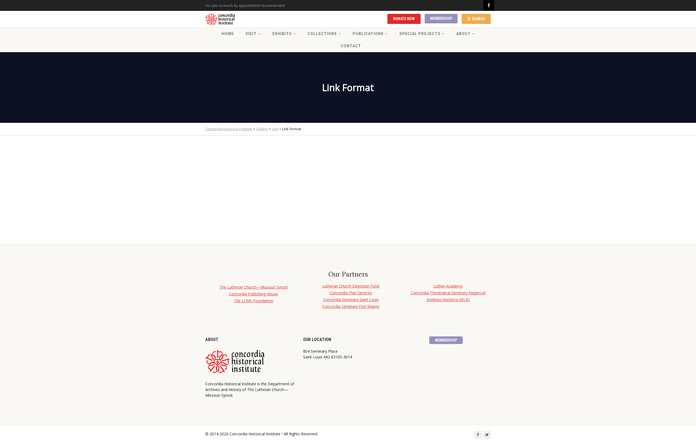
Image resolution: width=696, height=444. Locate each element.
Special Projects (419, 34)
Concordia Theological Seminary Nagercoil (448, 292)
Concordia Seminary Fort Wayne (350, 306)
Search (478, 19)
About (463, 34)
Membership (441, 18)
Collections (322, 34)
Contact (351, 46)
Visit (251, 34)
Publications (368, 34)
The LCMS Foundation (253, 300)
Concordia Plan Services (351, 292)
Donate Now (404, 19)
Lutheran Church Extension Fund (350, 286)
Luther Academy (448, 286)
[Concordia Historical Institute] (220, 19)
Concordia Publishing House (253, 293)
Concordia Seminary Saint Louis (351, 299)
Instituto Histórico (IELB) (448, 299)
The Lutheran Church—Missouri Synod (253, 287)
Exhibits (282, 34)
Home (228, 34)
